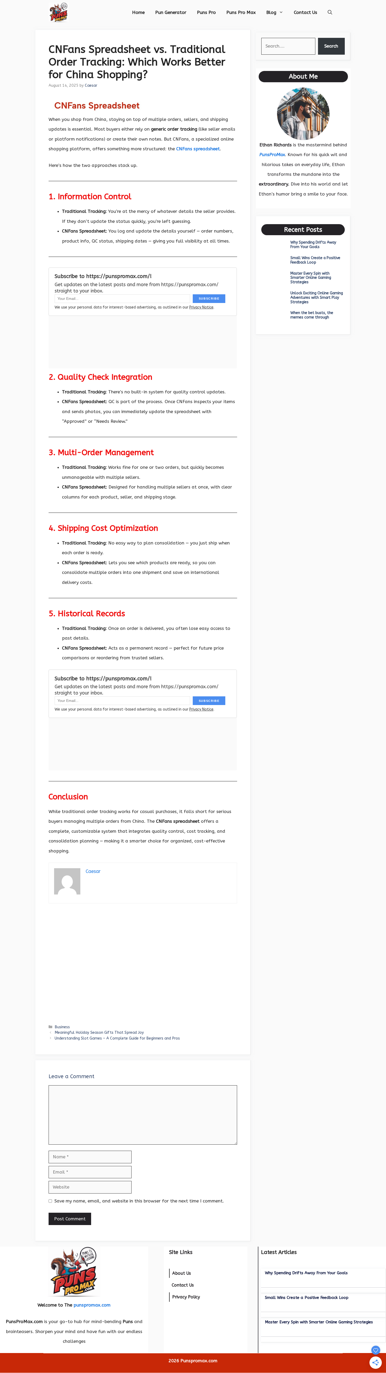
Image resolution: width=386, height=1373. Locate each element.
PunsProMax (272, 154)
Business (62, 1027)
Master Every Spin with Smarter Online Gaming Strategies (310, 278)
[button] (329, 12)
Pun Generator (170, 12)
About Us (181, 1273)
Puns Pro (206, 12)
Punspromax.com (198, 1360)
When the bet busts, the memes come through (311, 315)
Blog (271, 12)
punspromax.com (92, 1305)
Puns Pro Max (241, 12)
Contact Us (305, 12)
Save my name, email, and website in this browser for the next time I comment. (139, 1201)
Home (138, 12)
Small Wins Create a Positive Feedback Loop (315, 260)
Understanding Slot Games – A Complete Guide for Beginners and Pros (117, 1038)
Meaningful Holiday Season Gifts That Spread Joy (99, 1032)
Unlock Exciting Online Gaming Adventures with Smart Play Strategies (316, 297)
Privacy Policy (186, 1296)
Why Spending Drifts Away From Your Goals (313, 244)
